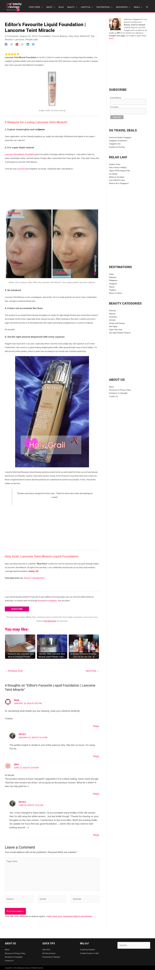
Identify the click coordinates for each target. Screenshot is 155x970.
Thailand (112, 290)
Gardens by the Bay (117, 147)
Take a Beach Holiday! (118, 167)
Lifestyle (112, 320)
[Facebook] (6, 44)
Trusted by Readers (87, 950)
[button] (147, 7)
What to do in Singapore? (119, 183)
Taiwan (111, 287)
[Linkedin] (28, 44)
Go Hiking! (113, 174)
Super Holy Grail (115, 329)
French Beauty (59, 36)
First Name (114, 107)
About (111, 387)
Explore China (114, 164)
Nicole (22, 734)
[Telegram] (33, 44)
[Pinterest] (17, 44)
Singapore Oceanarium (118, 141)
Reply (96, 726)
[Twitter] (11, 44)
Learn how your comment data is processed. (69, 916)
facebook (42, 601)
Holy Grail (73, 36)
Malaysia (112, 277)
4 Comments (11, 36)
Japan (111, 274)
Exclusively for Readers (51, 957)
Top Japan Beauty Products (120, 333)
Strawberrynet (38, 578)
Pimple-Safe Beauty (117, 323)
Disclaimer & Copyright (118, 393)
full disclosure (50, 621)
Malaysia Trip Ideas (116, 177)
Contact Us (113, 396)
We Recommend (48, 953)
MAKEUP (84, 36)
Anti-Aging (113, 326)
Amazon (27, 578)
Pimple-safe (31, 39)
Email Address (115, 98)
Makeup (112, 314)
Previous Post (14, 671)
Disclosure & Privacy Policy (120, 390)
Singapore (113, 284)
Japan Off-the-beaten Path (119, 171)
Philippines (113, 280)
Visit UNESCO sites (117, 180)
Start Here (46, 950)
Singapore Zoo (114, 144)
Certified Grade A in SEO (89, 953)
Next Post (92, 671)
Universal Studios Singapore (120, 137)
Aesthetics (113, 317)
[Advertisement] (52, 190)
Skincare (112, 310)
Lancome (19, 39)
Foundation (45, 36)
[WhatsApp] (22, 44)
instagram (52, 601)
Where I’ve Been (115, 293)
